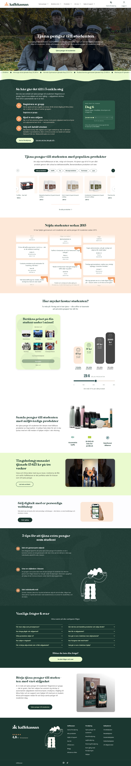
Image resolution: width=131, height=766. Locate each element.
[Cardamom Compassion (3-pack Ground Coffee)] (95, 184)
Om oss (76, 4)
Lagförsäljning (89, 740)
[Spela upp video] (90, 473)
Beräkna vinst (55, 4)
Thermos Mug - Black (114, 195)
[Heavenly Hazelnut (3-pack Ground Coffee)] (49, 184)
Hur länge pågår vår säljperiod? (27, 631)
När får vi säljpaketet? (76, 631)
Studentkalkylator (108, 737)
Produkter (67, 4)
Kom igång (25, 520)
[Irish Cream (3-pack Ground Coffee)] (72, 184)
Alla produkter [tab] (41, 170)
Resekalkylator (107, 733)
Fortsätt (38, 361)
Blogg (69, 748)
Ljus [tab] (93, 170)
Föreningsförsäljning (91, 744)
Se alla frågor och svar (65, 659)
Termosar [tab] (84, 170)
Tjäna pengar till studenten (65, 51)
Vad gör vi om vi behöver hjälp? (79, 645)
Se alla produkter (65, 209)
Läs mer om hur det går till (45, 140)
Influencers (70, 745)
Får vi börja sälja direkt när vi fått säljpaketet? (32, 645)
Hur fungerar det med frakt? (78, 641)
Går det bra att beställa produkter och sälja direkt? (86, 627)
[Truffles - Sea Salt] (26, 184)
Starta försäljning (25, 140)
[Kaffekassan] (16, 4)
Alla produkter (71, 733)
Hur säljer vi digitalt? (23, 641)
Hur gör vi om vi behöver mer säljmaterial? (83, 636)
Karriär (69, 741)
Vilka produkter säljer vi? (25, 636)
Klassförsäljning (90, 736)
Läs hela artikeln (24, 484)
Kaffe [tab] (52, 170)
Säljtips (87, 754)
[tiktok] (67, 763)
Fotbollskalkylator (108, 741)
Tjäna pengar (42, 4)
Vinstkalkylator (107, 730)
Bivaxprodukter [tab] (71, 170)
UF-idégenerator (108, 745)
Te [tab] (60, 170)
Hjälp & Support (88, 4)
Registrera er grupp (30, 112)
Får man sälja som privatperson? (27, 627)
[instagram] (63, 763)
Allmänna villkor (72, 752)
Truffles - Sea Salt (21, 195)
